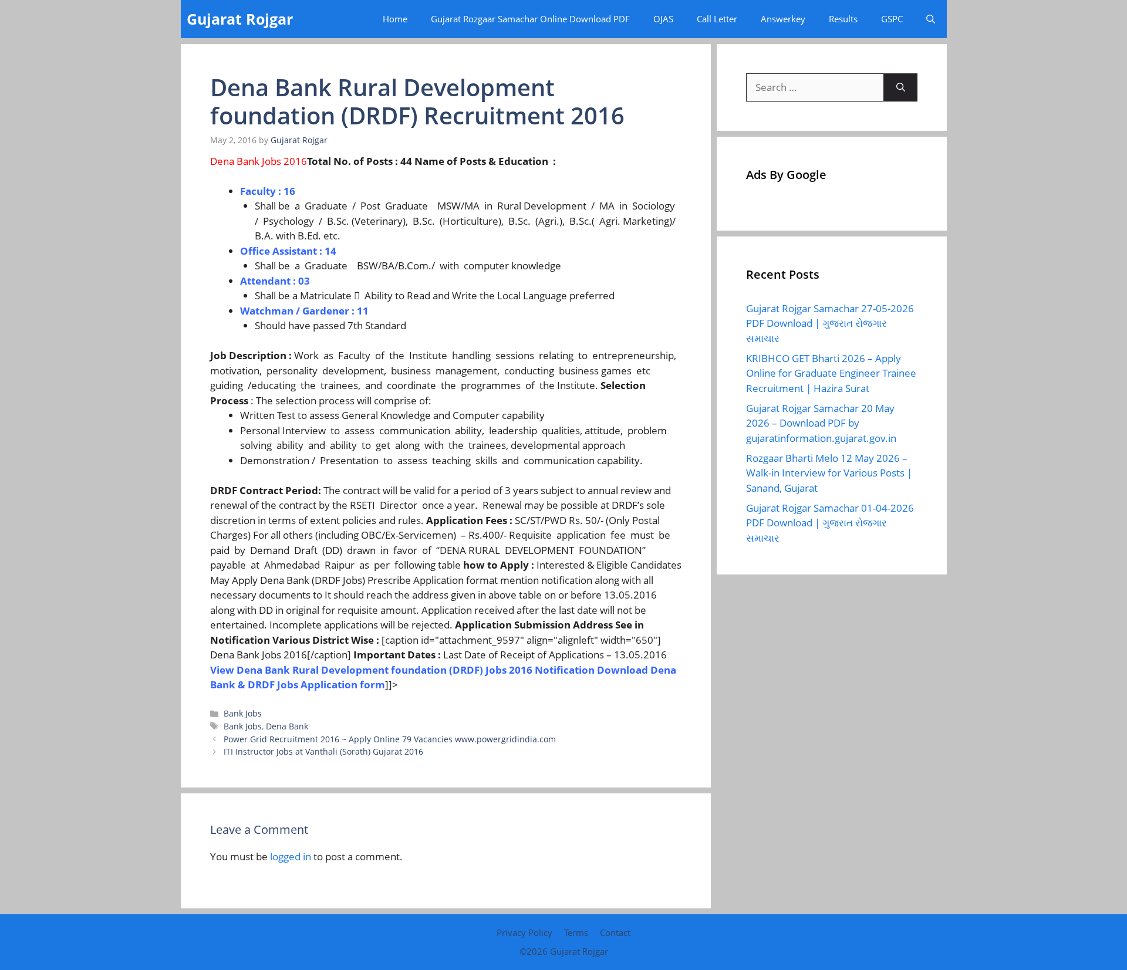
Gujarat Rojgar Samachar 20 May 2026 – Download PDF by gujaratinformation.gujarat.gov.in (821, 423)
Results (843, 19)
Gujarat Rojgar (240, 19)
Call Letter (717, 19)
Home (395, 19)
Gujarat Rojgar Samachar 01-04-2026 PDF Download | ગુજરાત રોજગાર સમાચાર (830, 523)
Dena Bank (287, 726)
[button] (931, 19)
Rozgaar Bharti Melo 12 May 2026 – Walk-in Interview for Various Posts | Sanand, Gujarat (829, 473)
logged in (290, 856)
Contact (615, 932)
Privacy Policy (524, 932)
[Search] (900, 87)
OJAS (663, 19)
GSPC (892, 19)
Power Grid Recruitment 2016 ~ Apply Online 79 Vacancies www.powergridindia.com (390, 739)
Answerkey (783, 19)
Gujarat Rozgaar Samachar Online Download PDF (530, 19)
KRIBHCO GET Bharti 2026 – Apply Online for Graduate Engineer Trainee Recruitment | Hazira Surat (831, 373)
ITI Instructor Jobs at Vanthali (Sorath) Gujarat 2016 (323, 751)
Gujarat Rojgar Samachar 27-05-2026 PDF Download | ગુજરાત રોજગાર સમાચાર (830, 323)
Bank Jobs (243, 713)
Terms (576, 932)
